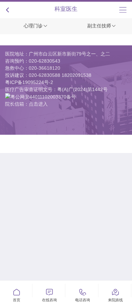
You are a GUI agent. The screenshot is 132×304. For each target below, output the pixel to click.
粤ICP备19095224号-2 (29, 82)
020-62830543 (44, 61)
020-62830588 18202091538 (60, 75)
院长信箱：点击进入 (26, 104)
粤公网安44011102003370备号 (43, 97)
